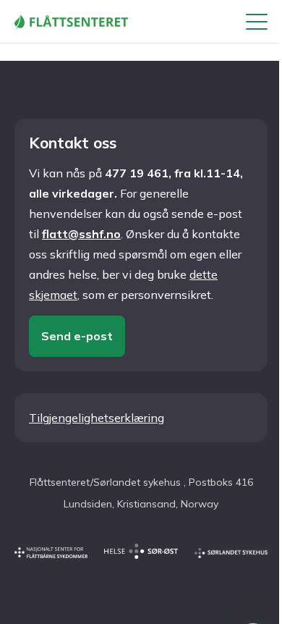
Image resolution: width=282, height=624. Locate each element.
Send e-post (77, 336)
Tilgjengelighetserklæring (96, 417)
